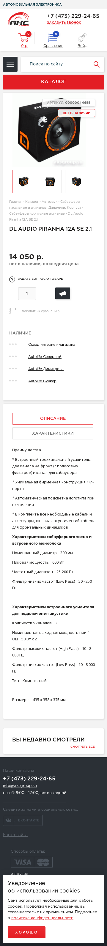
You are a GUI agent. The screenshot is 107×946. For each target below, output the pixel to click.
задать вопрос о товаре (40, 279)
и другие (19, 874)
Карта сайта (15, 835)
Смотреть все (82, 747)
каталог (53, 82)
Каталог (32, 201)
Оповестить (62, 293)
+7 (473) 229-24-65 (73, 16)
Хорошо (26, 932)
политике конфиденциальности (42, 918)
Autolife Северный (45, 357)
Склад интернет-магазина (51, 344)
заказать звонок (64, 22)
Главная (15, 201)
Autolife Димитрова (46, 369)
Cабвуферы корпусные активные (37, 213)
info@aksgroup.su (20, 786)
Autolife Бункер (42, 381)
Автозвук (49, 201)
